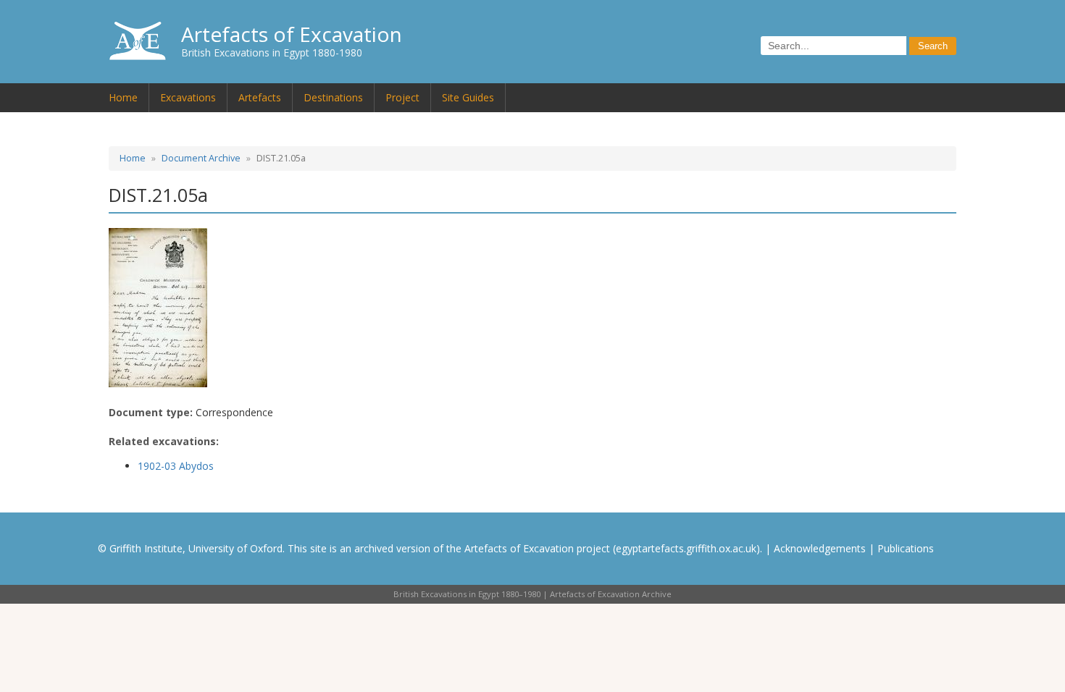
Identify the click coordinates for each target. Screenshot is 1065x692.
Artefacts (259, 97)
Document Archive (201, 158)
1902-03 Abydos (176, 466)
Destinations (333, 97)
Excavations (188, 97)
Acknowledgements (820, 548)
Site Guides (468, 97)
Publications (905, 548)
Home (123, 97)
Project (402, 97)
